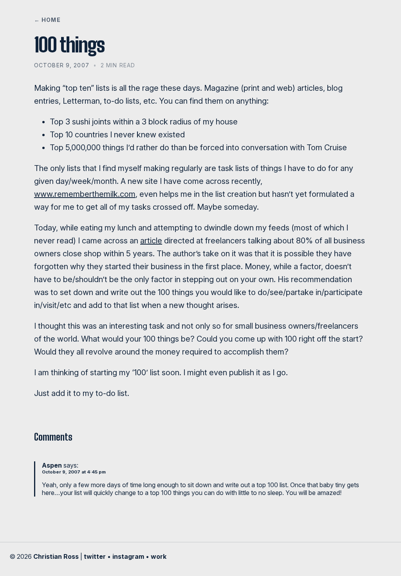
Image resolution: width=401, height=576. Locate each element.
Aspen (52, 465)
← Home (47, 19)
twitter (95, 556)
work (158, 556)
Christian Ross (56, 556)
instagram (128, 556)
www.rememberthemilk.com (84, 194)
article (151, 240)
